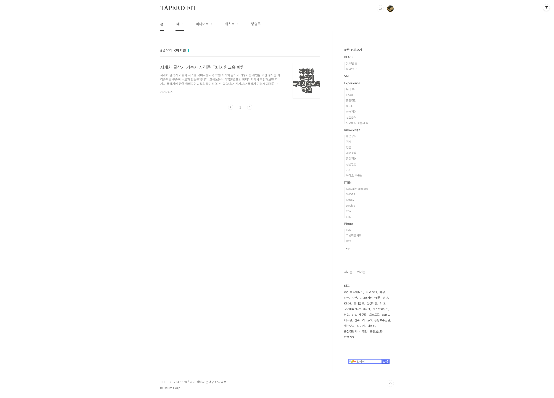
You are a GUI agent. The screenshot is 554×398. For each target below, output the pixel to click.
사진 (354, 298)
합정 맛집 (349, 337)
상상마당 (372, 303)
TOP (390, 383)
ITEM (347, 182)
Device (350, 205)
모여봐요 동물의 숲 (357, 123)
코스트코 (374, 314)
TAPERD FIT (178, 8)
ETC (348, 217)
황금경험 (351, 112)
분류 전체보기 (353, 50)
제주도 (363, 314)
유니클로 (359, 303)
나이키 (361, 326)
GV (346, 292)
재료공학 (351, 153)
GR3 (348, 241)
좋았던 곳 (351, 69)
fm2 (382, 303)
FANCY (350, 200)
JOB (348, 170)
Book (349, 106)
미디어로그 (204, 23)
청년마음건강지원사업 (357, 309)
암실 (346, 314)
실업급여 (351, 117)
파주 (346, 298)
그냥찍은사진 (354, 235)
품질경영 (351, 158)
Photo (348, 223)
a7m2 (385, 314)
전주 (357, 320)
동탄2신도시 (377, 331)
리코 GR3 (371, 292)
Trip (347, 248)
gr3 (354, 314)
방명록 (256, 23)
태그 (179, 23)
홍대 (385, 298)
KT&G (347, 303)
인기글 (361, 272)
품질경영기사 (352, 331)
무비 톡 (350, 89)
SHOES (350, 194)
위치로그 (231, 23)
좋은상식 (351, 136)
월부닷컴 (349, 326)
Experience (352, 83)
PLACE (349, 57)
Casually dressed (357, 188)
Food (349, 95)
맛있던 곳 (351, 63)
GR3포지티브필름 (370, 298)
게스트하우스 (380, 309)
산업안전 (351, 164)
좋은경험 (351, 100)
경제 (348, 142)
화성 (382, 292)
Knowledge (352, 130)
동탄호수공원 (382, 320)
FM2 (348, 230)
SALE (347, 76)
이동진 (371, 326)
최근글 (348, 272)
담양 (364, 331)
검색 (380, 8)
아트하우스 (356, 292)
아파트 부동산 (354, 175)
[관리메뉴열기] (546, 7)
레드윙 (348, 320)
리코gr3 (367, 320)
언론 (348, 147)
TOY (348, 211)
